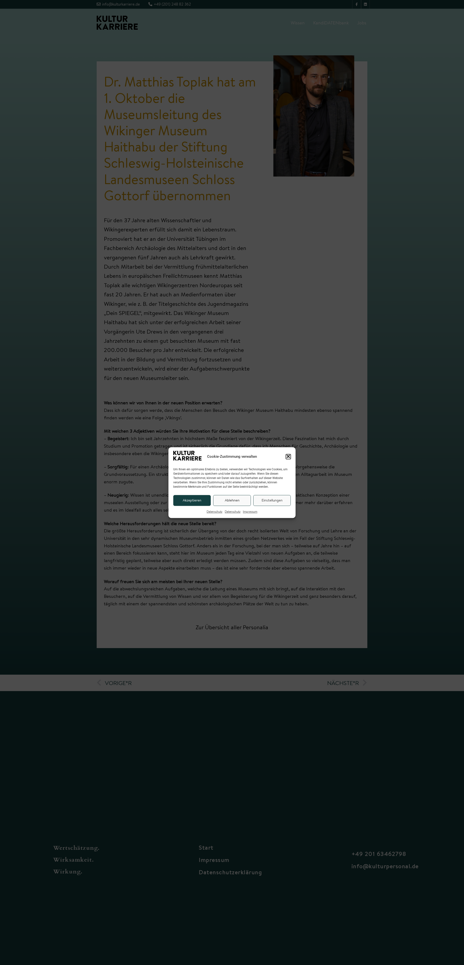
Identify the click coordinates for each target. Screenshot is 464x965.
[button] (288, 456)
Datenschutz (214, 511)
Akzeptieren (192, 500)
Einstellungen (272, 500)
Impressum (250, 511)
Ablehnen (232, 500)
